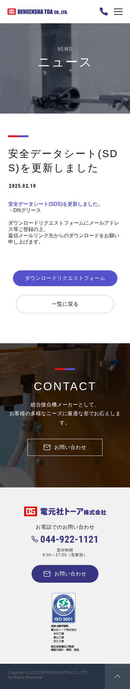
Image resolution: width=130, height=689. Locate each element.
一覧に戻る (65, 304)
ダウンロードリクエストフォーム (65, 278)
